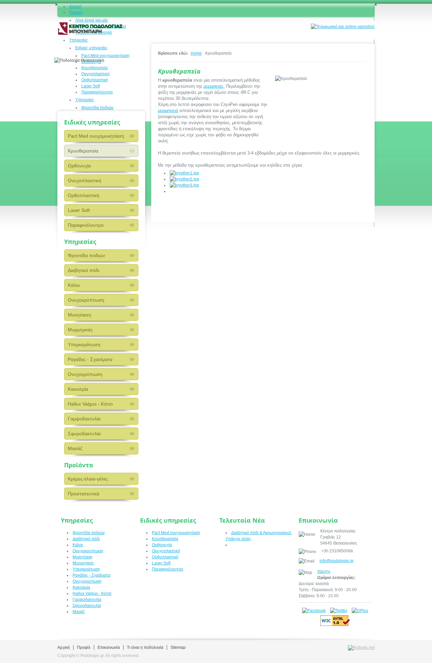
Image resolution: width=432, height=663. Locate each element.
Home (196, 53)
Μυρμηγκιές (80, 329)
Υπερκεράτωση (84, 344)
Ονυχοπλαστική (84, 180)
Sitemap (178, 647)
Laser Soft (79, 210)
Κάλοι (74, 285)
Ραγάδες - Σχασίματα (90, 359)
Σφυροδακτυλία (84, 433)
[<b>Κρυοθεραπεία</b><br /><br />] (184, 173)
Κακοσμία (78, 389)
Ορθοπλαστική (83, 195)
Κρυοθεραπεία (83, 151)
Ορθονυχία (79, 165)
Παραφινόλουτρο (86, 225)
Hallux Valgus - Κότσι (90, 404)
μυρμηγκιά (168, 110)
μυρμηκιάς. (214, 86)
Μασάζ (75, 448)
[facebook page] (313, 610)
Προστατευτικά (83, 493)
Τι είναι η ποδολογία (145, 647)
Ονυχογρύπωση (85, 374)
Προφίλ (83, 647)
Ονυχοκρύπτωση (86, 300)
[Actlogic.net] (361, 647)
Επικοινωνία (109, 647)
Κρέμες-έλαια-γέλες (88, 478)
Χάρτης (324, 571)
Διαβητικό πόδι (83, 270)
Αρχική (63, 647)
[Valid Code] (335, 624)
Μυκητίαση (79, 314)
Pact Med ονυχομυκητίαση (96, 136)
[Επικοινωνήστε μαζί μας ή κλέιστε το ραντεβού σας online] (343, 26)
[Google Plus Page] (360, 610)
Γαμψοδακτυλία (84, 418)
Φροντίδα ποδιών (86, 255)
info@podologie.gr (337, 560)
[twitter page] (338, 610)
